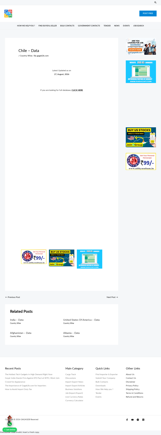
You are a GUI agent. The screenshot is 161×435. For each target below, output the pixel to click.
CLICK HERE (77, 90)
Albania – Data (71, 333)
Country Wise (26, 56)
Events (126, 26)
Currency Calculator (74, 401)
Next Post (112, 297)
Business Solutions (73, 389)
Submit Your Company (105, 378)
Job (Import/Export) (74, 393)
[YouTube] (132, 420)
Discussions (70, 378)
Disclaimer (130, 382)
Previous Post (12, 297)
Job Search (138, 26)
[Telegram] (138, 420)
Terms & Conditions (134, 393)
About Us (130, 374)
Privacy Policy (132, 386)
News (116, 26)
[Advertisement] (80, 13)
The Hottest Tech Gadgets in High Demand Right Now (28, 374)
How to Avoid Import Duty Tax (18, 389)
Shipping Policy (132, 389)
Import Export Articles (75, 386)
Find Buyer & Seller (47, 26)
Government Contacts (89, 26)
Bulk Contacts (67, 26)
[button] (155, 2)
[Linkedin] (143, 420)
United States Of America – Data (81, 320)
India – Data (17, 320)
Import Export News (74, 382)
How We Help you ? (26, 26)
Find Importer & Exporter (107, 374)
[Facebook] (127, 420)
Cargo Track (70, 374)
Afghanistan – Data (20, 333)
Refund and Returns (134, 397)
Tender (107, 26)
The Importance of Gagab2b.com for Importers (25, 386)
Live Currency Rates (74, 397)
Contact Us (131, 378)
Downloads (101, 386)
